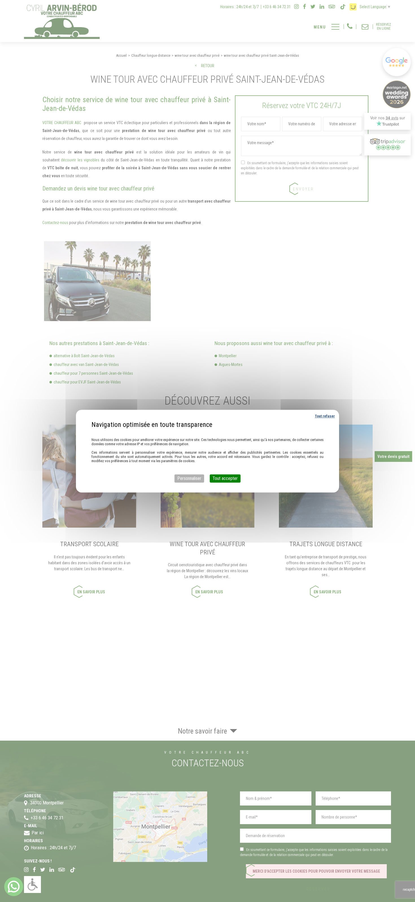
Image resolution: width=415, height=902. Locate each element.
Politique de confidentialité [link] (207, 432)
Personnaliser (189, 478)
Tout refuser (325, 416)
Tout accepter (225, 478)
